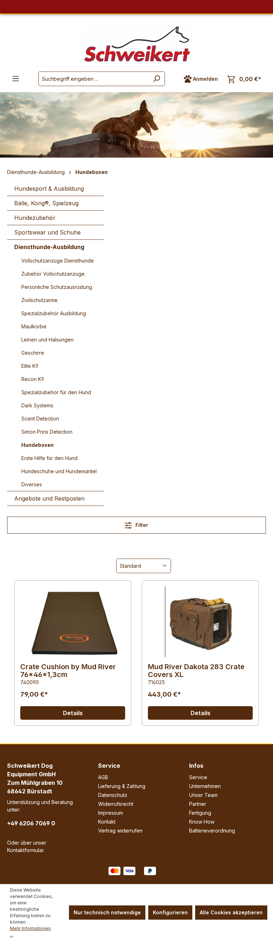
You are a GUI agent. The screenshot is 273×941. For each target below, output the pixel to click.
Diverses (31, 484)
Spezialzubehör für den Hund (56, 392)
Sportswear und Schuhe (47, 232)
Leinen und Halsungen (47, 340)
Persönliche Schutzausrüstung (56, 287)
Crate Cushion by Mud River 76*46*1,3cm (68, 670)
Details (73, 713)
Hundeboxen (37, 445)
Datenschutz (112, 795)
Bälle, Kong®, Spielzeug (46, 203)
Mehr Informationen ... (30, 931)
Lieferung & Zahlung (121, 786)
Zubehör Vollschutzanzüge (53, 274)
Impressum (110, 813)
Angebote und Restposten (49, 498)
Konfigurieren (170, 912)
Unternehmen (205, 786)
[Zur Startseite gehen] (136, 44)
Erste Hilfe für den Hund (49, 458)
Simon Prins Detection (47, 432)
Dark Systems (37, 405)
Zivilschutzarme (39, 300)
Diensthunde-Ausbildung (49, 246)
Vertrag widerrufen (120, 831)
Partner (197, 804)
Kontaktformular (25, 850)
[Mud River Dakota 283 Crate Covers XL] (200, 621)
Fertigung (200, 813)
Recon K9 (32, 379)
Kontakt (107, 822)
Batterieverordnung (212, 831)
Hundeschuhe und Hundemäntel (59, 471)
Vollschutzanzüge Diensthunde (57, 261)
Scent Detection (40, 419)
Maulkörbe (34, 326)
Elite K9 (29, 366)
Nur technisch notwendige (107, 912)
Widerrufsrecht (115, 804)
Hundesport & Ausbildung (49, 188)
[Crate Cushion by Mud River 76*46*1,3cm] (72, 621)
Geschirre (32, 353)
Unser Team (203, 795)
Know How (201, 822)
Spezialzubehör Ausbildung (53, 313)
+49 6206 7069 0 (31, 823)
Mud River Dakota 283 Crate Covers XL (196, 670)
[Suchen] (156, 79)
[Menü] (15, 79)
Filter (141, 525)
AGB (103, 777)
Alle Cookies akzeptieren (231, 912)
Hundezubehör (34, 217)
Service (109, 765)
